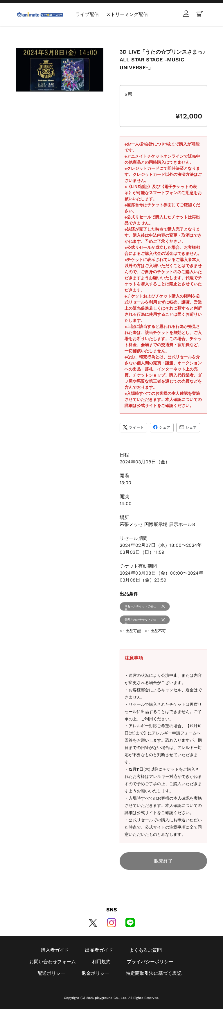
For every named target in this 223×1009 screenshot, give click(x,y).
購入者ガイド (55, 950)
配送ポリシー (51, 973)
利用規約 (101, 961)
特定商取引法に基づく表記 (153, 973)
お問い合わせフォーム (52, 961)
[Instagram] (111, 922)
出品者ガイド (99, 950)
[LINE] (130, 922)
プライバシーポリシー (150, 961)
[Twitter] (93, 922)
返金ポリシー (95, 973)
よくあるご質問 (145, 950)
